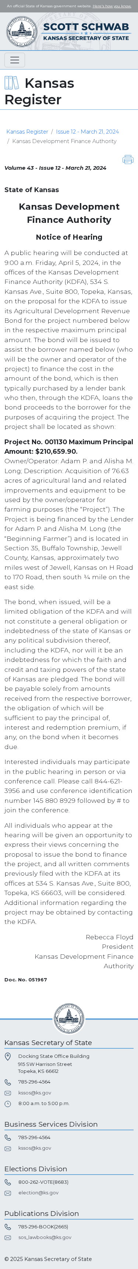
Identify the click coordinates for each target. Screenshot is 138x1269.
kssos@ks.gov (34, 1093)
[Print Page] (128, 159)
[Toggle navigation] (14, 60)
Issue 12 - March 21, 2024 (87, 131)
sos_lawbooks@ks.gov (44, 1237)
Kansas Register (27, 131)
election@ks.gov (38, 1192)
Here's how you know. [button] (112, 6)
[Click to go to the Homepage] (69, 31)
